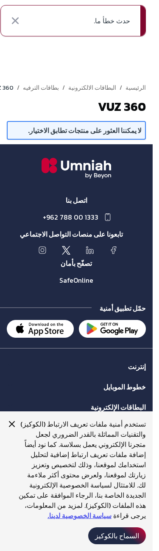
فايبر (140, 374)
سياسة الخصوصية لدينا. (79, 515)
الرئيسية (136, 88)
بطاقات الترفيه (41, 88)
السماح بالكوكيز (117, 536)
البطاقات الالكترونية (92, 88)
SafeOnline (76, 280)
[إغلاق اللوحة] (12, 424)
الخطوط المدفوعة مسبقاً (116, 395)
